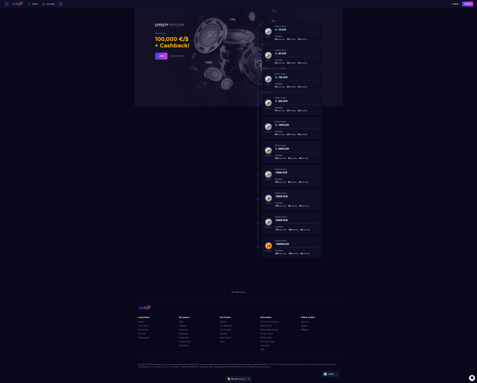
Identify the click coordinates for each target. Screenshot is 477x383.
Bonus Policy (266, 326)
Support (304, 326)
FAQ (262, 349)
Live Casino (143, 326)
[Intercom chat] (472, 378)
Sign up (467, 4)
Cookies (241, 379)
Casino (141, 322)
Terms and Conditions (269, 322)
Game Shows (225, 337)
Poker (222, 341)
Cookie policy (266, 337)
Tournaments (143, 337)
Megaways (183, 334)
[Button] (6, 4)
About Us (305, 322)
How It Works (179, 56)
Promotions (143, 330)
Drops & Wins (185, 341)
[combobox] (330, 374)
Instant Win (184, 337)
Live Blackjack (226, 326)
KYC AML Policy (267, 341)
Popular (223, 322)
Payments (264, 345)
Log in (455, 4)
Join (161, 56)
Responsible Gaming (269, 330)
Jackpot (182, 326)
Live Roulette (225, 330)
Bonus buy (183, 330)
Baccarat (223, 334)
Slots (181, 322)
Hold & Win (183, 345)
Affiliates (305, 330)
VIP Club (142, 334)
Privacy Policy (266, 334)
